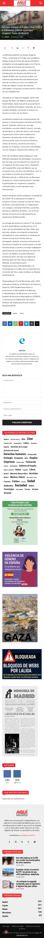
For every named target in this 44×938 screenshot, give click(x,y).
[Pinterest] (28, 48)
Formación (31, 462)
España (9, 8)
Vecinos (35, 489)
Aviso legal (6, 926)
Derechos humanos (15, 454)
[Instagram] (15, 842)
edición (6, 37)
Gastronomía (13, 466)
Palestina (7, 482)
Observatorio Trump (31, 477)
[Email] (37, 323)
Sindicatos (8, 486)
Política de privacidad (33, 926)
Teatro (31, 486)
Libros (22, 313)
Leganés (25, 470)
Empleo (34, 458)
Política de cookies (18, 926)
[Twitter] (28, 842)
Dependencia (34, 443)
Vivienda (7, 493)
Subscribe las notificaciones (13, 798)
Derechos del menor (11, 450)
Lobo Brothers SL (22, 935)
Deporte (6, 447)
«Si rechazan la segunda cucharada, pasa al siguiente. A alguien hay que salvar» (28, 883)
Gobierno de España (27, 466)
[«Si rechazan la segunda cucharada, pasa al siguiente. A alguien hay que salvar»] (8, 884)
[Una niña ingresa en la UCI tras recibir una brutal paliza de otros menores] (8, 861)
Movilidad (33, 473)
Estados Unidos (20, 462)
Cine (30, 439)
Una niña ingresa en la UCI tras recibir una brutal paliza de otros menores (28, 860)
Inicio (3, 8)
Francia (6, 466)
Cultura (15, 313)
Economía (18, 458)
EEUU (26, 458)
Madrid (6, 474)
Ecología (8, 458)
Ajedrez (6, 439)
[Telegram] (26, 323)
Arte (23, 439)
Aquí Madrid (9, 765)
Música (6, 477)
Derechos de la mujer (19, 447)
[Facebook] (12, 48)
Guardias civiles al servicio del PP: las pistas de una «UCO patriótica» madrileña (27, 872)
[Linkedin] (17, 48)
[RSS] (22, 842)
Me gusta (7, 771)
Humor (18, 469)
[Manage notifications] (6, 932)
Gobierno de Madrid (9, 470)
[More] (33, 48)
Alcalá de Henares (15, 439)
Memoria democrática (19, 473)
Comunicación (8, 443)
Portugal (23, 482)
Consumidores (18, 443)
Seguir (17, 771)
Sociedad (21, 485)
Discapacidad (32, 454)
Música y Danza (17, 477)
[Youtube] (34, 842)
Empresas (9, 462)
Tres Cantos (19, 489)
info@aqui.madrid (27, 835)
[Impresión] (31, 323)
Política (16, 481)
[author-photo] (22, 347)
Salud (31, 481)
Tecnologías (9, 489)
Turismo (27, 489)
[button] (4, 3)
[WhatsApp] (23, 48)
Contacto (22, 929)
